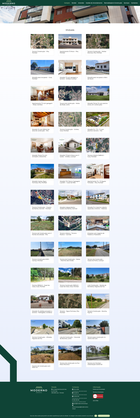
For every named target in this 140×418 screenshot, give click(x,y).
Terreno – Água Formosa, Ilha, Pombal (69, 311)
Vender (74, 3)
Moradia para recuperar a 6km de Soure (97, 78)
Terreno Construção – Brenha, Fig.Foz (97, 311)
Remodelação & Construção (113, 3)
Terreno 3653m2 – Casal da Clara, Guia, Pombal (41, 285)
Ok (95, 415)
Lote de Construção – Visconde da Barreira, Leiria (70, 337)
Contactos (134, 3)
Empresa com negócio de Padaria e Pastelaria (96, 233)
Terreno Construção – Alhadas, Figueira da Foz (42, 337)
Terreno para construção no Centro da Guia (97, 337)
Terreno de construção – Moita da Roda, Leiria (70, 104)
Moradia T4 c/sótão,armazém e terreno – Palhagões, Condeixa (42, 311)
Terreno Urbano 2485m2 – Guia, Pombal (96, 156)
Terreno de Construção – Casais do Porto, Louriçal (96, 259)
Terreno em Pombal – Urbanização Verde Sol (95, 363)
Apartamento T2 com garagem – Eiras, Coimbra (42, 104)
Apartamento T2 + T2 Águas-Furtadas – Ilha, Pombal (97, 182)
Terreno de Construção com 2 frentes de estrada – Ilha (41, 233)
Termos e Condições (98, 392)
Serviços (126, 3)
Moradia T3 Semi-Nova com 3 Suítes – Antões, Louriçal (69, 156)
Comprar (67, 3)
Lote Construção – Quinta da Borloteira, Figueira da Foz (97, 285)
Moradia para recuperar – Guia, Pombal (42, 78)
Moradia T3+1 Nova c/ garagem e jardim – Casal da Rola (70, 182)
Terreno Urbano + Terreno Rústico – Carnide (68, 233)
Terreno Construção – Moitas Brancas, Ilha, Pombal (97, 52)
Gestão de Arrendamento (94, 3)
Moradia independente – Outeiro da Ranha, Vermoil (68, 208)
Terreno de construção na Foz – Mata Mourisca (70, 363)
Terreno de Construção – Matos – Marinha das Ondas (70, 259)
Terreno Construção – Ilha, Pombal (40, 52)
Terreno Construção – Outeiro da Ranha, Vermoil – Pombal (41, 208)
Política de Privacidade (99, 389)
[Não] (138, 416)
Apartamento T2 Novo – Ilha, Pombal (69, 52)
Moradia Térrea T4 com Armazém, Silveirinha (39, 156)
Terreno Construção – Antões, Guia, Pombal (69, 130)
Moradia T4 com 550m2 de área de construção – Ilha (40, 130)
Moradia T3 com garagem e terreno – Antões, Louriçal (69, 78)
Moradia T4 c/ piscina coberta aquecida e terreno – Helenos (97, 208)
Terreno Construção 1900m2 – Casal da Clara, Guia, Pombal (69, 285)
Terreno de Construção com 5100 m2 (41, 366)
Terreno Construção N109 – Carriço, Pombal (41, 259)
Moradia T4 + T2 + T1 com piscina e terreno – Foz (96, 130)
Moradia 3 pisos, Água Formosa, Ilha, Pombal (39, 182)
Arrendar (81, 3)
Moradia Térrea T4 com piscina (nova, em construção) (98, 104)
